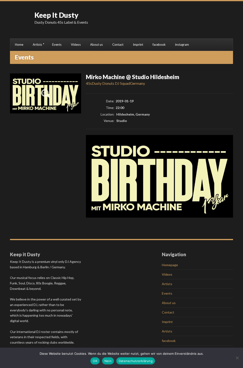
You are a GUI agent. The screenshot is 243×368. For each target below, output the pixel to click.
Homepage (170, 265)
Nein (108, 361)
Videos (76, 44)
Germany (137, 83)
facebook (159, 44)
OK (95, 361)
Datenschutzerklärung (136, 361)
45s (89, 83)
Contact (117, 44)
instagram (182, 44)
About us (96, 44)
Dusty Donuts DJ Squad (111, 83)
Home (19, 44)
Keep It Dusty (56, 15)
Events (56, 44)
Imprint (138, 44)
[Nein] (237, 357)
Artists (37, 44)
